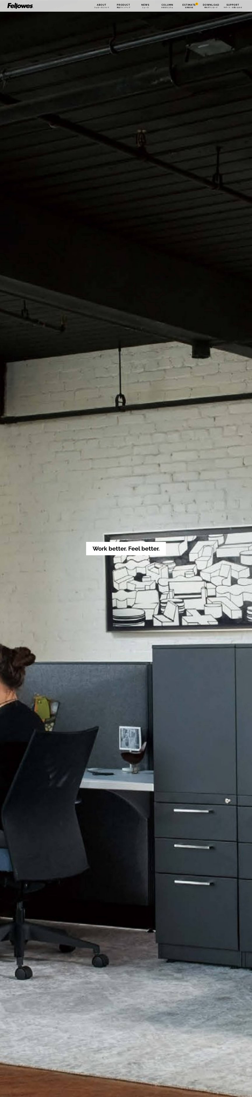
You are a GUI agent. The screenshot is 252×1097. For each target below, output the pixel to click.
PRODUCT (123, 6)
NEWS (145, 6)
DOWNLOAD (211, 6)
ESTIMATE (189, 6)
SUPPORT (233, 6)
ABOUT (101, 6)
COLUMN (167, 6)
